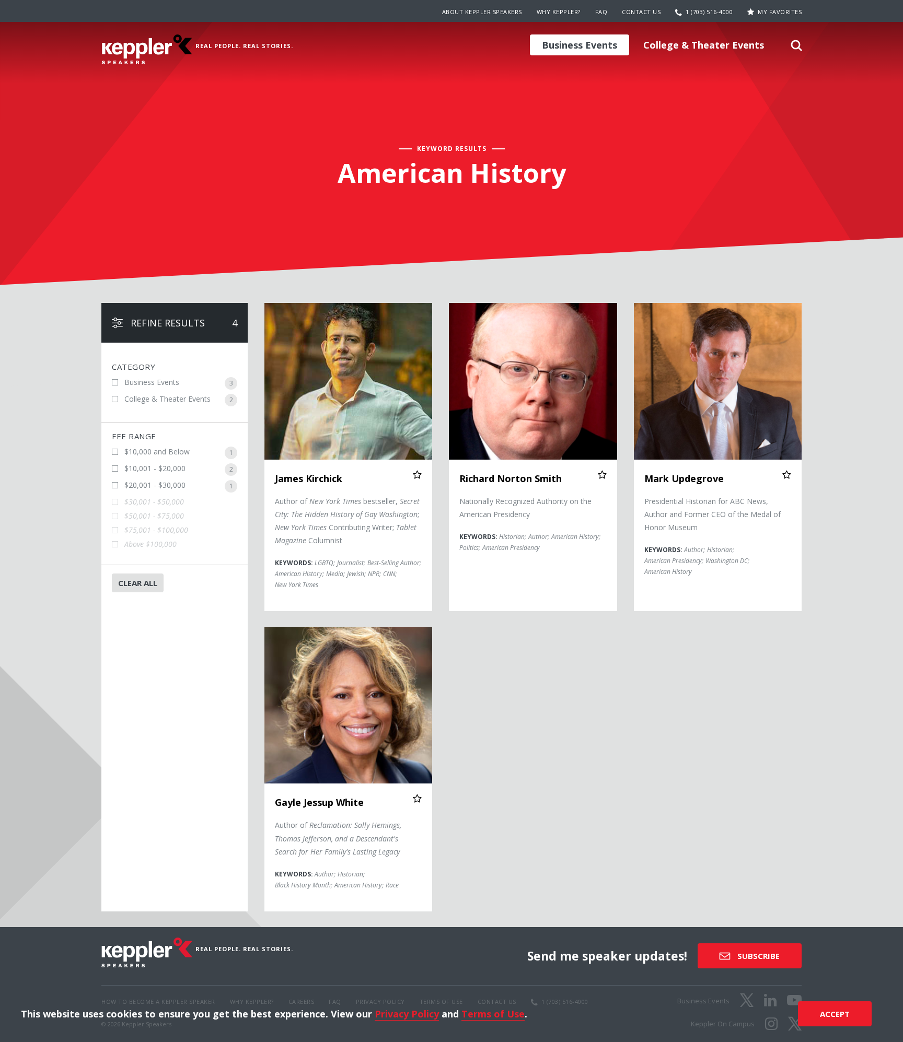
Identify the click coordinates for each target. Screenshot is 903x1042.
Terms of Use (493, 1014)
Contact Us (641, 12)
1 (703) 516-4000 (709, 12)
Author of (338, 838)
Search (796, 48)
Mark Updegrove (684, 478)
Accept (835, 1014)
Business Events (579, 45)
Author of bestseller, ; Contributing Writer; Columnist (347, 521)
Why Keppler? (559, 12)
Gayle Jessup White (319, 802)
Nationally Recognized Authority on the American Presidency (525, 507)
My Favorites (780, 12)
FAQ (601, 12)
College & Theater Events (703, 45)
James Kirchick (308, 478)
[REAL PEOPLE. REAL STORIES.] (146, 49)
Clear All (137, 583)
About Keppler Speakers (482, 12)
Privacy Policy (407, 1014)
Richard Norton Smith (510, 478)
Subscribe (757, 956)
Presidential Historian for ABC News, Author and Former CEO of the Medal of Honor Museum (712, 514)
